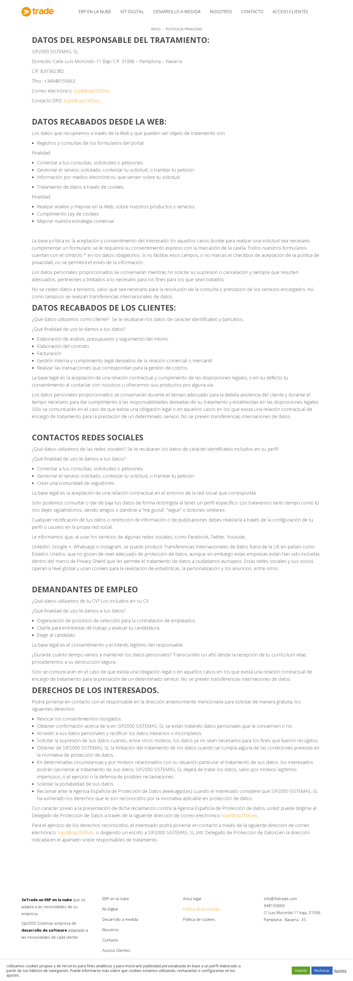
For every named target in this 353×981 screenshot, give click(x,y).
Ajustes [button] (340, 970)
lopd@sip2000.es (92, 91)
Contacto (110, 939)
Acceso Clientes (116, 950)
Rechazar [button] (321, 970)
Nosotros (110, 929)
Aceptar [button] (301, 970)
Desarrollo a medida (120, 919)
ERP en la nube (115, 898)
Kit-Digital (110, 908)
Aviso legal (192, 898)
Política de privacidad (201, 908)
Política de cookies (199, 919)
